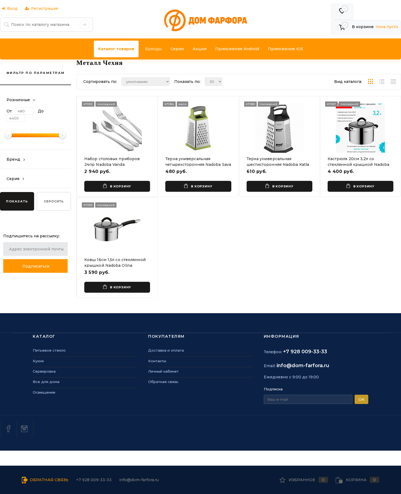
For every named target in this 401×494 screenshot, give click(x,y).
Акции (200, 48)
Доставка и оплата (166, 350)
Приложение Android (237, 48)
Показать (17, 201)
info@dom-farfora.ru (303, 366)
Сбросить (54, 201)
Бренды (153, 48)
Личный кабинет (163, 371)
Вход (12, 8)
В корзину (120, 186)
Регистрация (44, 8)
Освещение (44, 392)
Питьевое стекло (49, 350)
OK (361, 399)
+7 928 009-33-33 (305, 352)
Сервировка (44, 371)
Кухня (38, 361)
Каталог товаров (116, 48)
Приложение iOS (285, 48)
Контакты (157, 361)
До (41, 111)
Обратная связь (163, 381)
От (9, 111)
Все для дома (46, 381)
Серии (177, 48)
